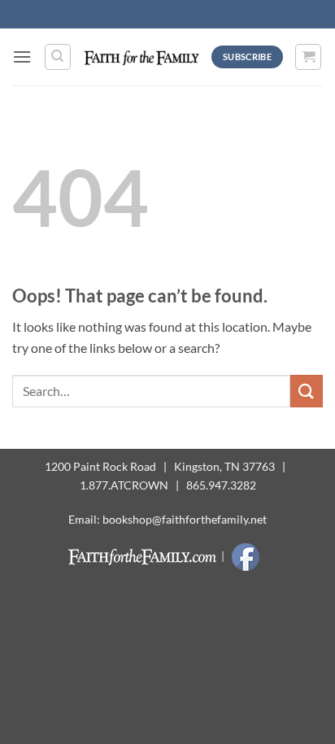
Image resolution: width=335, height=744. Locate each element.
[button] (22, 56)
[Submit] (306, 391)
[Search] (58, 57)
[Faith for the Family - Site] (141, 56)
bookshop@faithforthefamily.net (184, 519)
